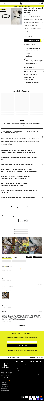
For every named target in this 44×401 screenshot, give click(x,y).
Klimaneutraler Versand (13, 357)
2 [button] (10, 26)
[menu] (1, 3)
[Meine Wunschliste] (37, 3)
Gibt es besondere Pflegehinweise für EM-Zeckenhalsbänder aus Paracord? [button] (14, 184)
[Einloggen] (39, 3)
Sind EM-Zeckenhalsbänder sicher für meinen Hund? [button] (18, 164)
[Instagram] (4, 378)
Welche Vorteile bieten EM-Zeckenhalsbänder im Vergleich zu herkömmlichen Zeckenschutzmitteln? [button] (18, 151)
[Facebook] (2, 378)
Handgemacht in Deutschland (36, 357)
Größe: (29, 34)
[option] (5, 16)
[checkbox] (23, 261)
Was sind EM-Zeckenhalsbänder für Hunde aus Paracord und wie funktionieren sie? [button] (19, 132)
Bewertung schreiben (37, 256)
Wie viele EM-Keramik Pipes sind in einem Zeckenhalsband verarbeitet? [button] (19, 191)
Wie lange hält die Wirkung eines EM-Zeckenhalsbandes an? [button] (19, 158)
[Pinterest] (7, 378)
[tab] (15, 257)
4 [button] (13, 26)
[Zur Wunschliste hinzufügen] (42, 40)
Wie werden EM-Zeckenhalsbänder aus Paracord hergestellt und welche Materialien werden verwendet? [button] (19, 170)
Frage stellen (29, 256)
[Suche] (4, 3)
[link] (7, 112)
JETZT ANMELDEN (22, 345)
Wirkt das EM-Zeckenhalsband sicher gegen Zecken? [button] (18, 197)
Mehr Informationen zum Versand (33, 48)
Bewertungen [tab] (7, 257)
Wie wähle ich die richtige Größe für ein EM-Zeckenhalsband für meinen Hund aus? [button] (15, 177)
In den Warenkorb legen (32, 40)
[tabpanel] (22, 294)
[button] (22, 131)
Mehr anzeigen (22, 325)
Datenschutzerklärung (10, 350)
